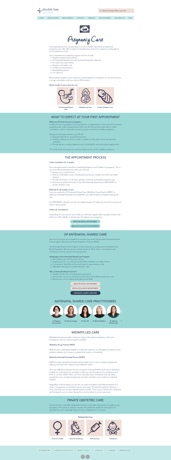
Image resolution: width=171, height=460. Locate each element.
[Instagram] (88, 457)
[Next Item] (118, 315)
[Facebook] (83, 457)
